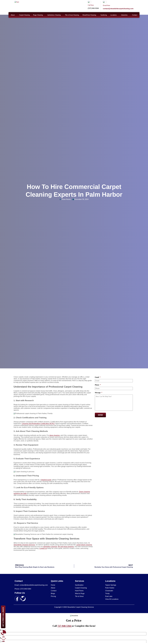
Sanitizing (103, 15)
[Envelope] (3, 639)
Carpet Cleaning (24, 15)
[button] (13, 15)
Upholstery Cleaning (54, 15)
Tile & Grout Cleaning (72, 15)
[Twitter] (23, 598)
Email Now (106, 5)
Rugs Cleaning (38, 15)
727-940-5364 (64, 626)
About (13, 15)
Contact (134, 15)
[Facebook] (17, 598)
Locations (113, 15)
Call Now (91, 5)
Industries (124, 15)
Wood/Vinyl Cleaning (89, 15)
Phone (98, 385)
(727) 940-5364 (93, 8)
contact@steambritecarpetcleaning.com (118, 8)
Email (97, 377)
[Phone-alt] (3, 632)
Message (98, 392)
